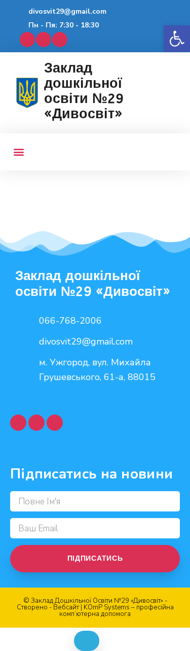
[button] (177, 38)
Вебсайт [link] (66, 607)
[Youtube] (43, 39)
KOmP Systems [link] (107, 607)
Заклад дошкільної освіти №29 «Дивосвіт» (84, 91)
